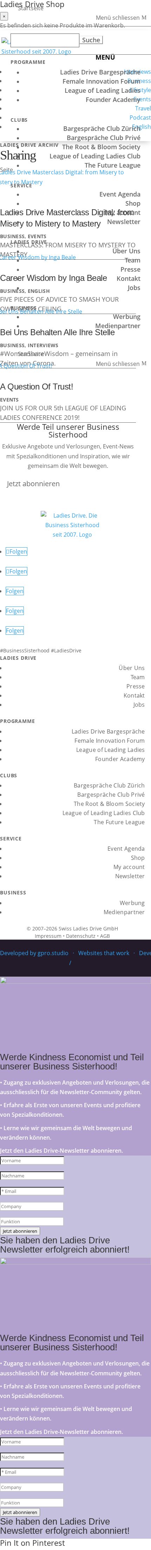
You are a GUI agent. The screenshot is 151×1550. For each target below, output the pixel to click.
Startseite (31, 8)
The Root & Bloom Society (101, 147)
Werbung (126, 316)
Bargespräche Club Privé (103, 137)
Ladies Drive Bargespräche (100, 72)
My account (122, 212)
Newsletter (123, 221)
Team (132, 260)
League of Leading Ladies (102, 90)
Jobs (134, 287)
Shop (132, 203)
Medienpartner (117, 325)
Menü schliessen (118, 18)
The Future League (112, 165)
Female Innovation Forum (101, 81)
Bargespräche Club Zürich (101, 128)
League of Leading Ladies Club (95, 156)
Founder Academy (113, 99)
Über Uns (126, 251)
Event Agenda (119, 194)
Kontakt (128, 278)
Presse (130, 269)
